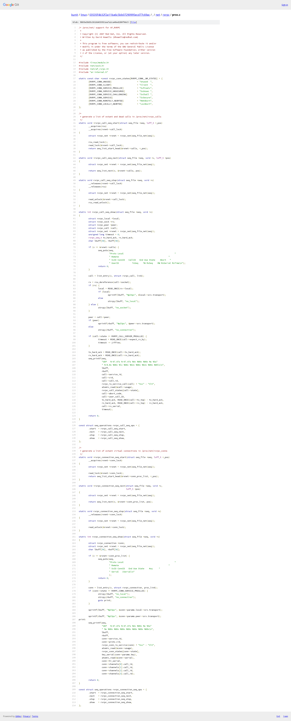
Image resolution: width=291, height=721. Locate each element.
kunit (74, 15)
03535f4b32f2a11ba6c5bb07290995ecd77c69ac (119, 15)
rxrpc (166, 15)
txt (278, 716)
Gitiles (18, 716)
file (133, 22)
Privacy (26, 716)
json (285, 716)
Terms (35, 716)
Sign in (285, 4)
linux (84, 15)
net (158, 15)
